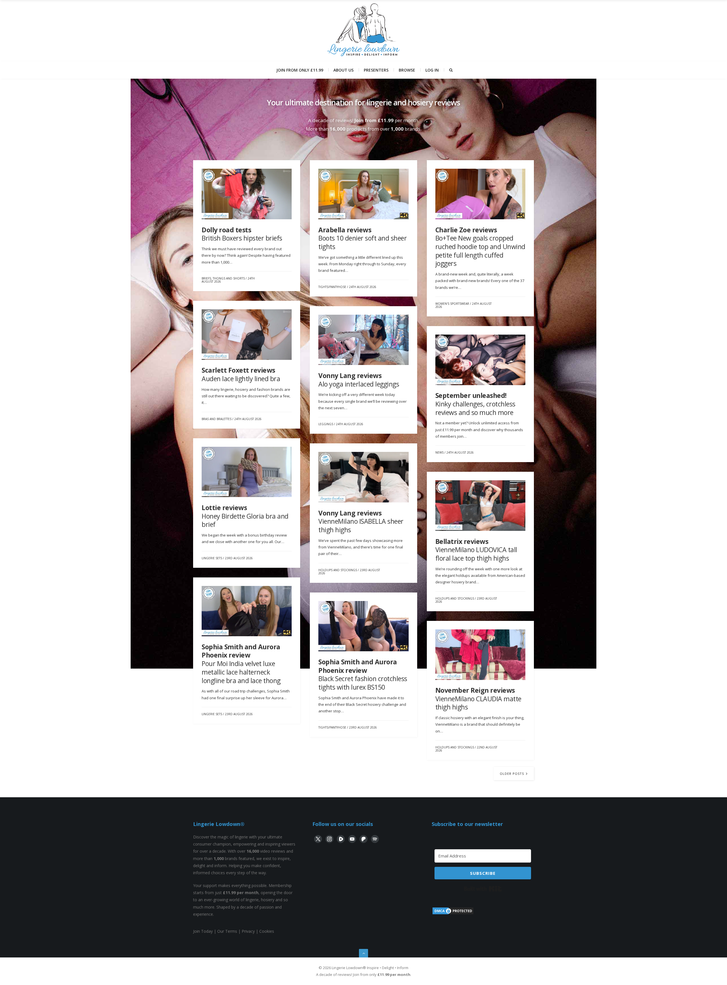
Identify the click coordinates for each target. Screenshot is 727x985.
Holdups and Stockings (337, 570)
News (439, 452)
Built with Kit (483, 889)
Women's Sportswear (452, 304)
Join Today (203, 931)
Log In (432, 70)
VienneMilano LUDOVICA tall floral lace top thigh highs (476, 550)
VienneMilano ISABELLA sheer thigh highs (361, 521)
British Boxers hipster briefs (242, 234)
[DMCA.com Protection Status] (453, 913)
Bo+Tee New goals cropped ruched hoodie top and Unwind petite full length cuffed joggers (480, 246)
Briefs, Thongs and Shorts (223, 278)
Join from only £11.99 (299, 70)
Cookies (266, 931)
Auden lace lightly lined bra (241, 374)
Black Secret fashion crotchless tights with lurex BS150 (362, 674)
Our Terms (227, 931)
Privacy (248, 931)
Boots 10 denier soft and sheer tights (362, 238)
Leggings (325, 424)
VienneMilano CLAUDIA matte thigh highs (478, 698)
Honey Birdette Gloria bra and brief (245, 516)
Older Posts (512, 773)
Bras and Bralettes (216, 419)
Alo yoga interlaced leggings (358, 380)
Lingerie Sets (212, 558)
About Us (343, 70)
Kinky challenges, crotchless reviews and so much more (475, 404)
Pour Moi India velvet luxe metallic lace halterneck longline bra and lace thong (241, 663)
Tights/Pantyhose (332, 287)
